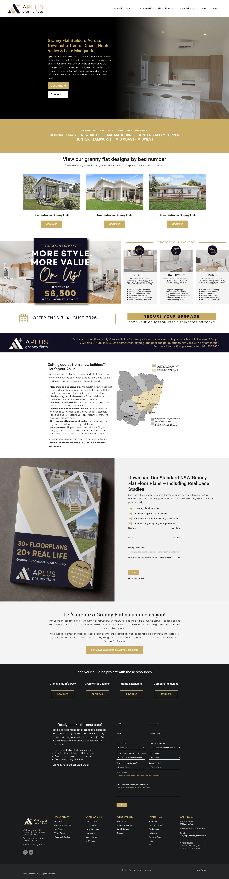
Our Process (59, 829)
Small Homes (123, 829)
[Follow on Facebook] (25, 852)
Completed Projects (187, 8)
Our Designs (59, 821)
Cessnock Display (62, 837)
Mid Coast (90, 841)
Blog (204, 8)
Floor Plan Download (63, 825)
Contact (215, 8)
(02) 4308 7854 (186, 824)
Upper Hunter (91, 837)
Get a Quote (58, 85)
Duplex (120, 833)
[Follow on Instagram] (31, 852)
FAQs (151, 841)
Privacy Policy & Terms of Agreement (137, 870)
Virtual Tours (59, 833)
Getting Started (156, 825)
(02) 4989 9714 (199, 828)
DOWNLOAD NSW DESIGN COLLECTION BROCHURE (114, 650)
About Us (153, 821)
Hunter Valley (87, 60)
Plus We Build (145, 8)
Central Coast (71, 60)
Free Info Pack (155, 837)
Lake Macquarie (103, 60)
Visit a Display (164, 8)
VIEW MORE (51, 224)
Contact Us (58, 94)
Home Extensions (124, 825)
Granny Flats (122, 821)
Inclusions (153, 833)
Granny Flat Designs (122, 8)
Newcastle (53, 60)
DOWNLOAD (62, 694)
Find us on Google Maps (34, 844)
